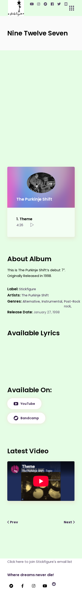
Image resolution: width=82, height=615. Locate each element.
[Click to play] (32, 225)
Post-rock (68, 304)
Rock (76, 301)
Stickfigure (27, 289)
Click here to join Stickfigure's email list (39, 561)
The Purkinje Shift (35, 295)
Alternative (31, 301)
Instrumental (52, 301)
